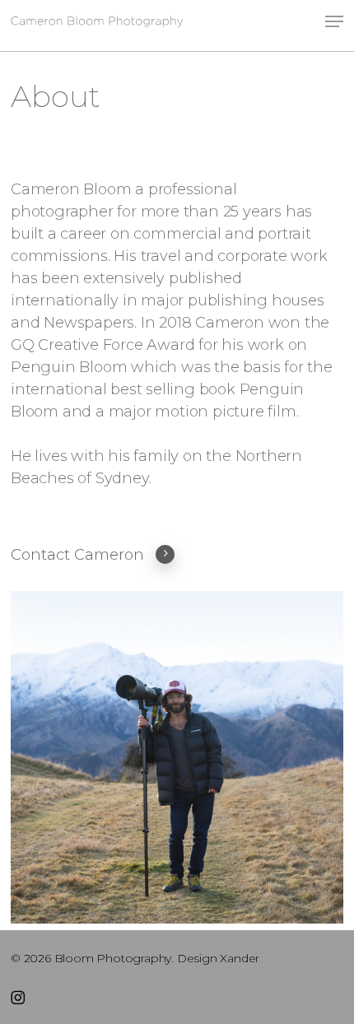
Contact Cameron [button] (77, 555)
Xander (239, 958)
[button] (334, 21)
